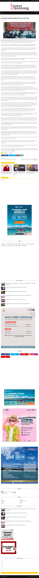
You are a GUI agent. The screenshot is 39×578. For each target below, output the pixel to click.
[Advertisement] (19, 255)
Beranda (2, 16)
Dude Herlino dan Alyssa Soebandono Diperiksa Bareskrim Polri (32, 172)
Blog (7, 576)
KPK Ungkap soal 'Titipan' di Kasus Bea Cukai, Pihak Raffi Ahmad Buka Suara (7, 172)
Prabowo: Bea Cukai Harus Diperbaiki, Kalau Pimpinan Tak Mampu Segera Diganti (19, 173)
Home (2, 499)
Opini (20, 503)
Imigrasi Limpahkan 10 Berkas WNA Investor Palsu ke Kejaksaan (15, 299)
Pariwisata (2, 503)
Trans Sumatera (24, 245)
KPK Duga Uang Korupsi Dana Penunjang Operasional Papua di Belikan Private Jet (18, 303)
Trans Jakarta (6, 16)
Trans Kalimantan (18, 245)
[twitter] (33, 0)
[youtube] (37, 0)
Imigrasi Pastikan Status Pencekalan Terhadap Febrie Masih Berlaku (16, 291)
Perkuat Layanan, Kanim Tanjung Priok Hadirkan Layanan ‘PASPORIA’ (16, 287)
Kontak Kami (36, 576)
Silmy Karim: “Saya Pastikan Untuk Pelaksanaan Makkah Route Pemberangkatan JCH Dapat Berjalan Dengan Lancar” (21, 284)
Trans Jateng (8, 245)
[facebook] (32, 0)
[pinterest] (24, 354)
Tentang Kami (31, 576)
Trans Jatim (13, 245)
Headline (21, 499)
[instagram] (35, 0)
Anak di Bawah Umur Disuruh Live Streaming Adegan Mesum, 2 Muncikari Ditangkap (18, 295)
